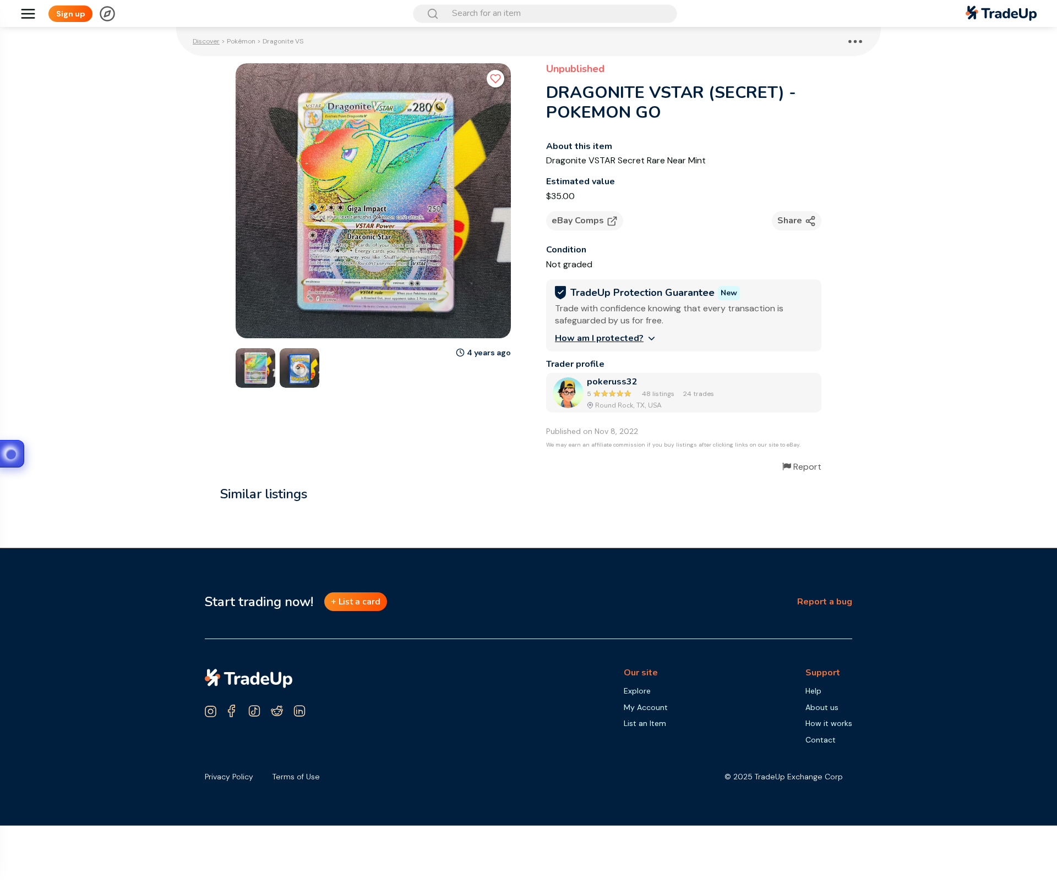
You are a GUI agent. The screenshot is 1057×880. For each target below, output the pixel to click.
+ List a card (355, 602)
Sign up (70, 14)
